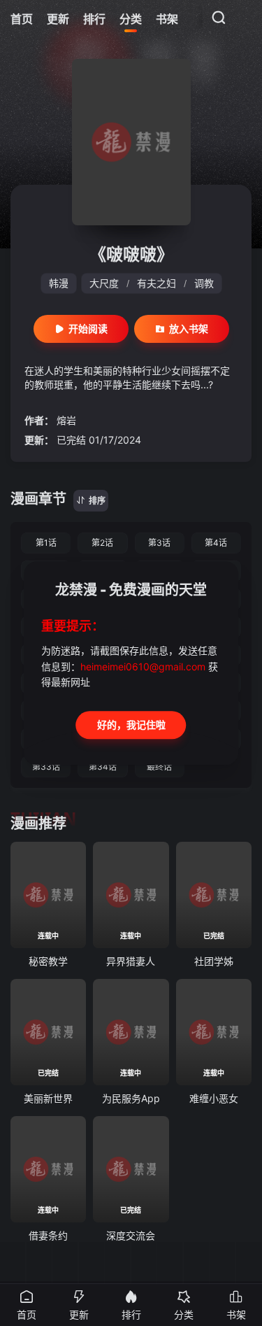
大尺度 (104, 283)
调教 (204, 283)
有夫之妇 (156, 283)
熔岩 (66, 420)
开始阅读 (88, 328)
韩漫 (58, 283)
